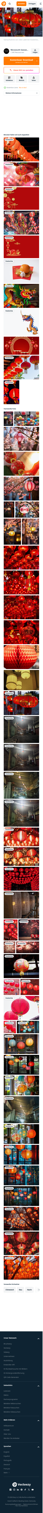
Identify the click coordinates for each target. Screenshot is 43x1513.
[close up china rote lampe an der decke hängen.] (21, 478)
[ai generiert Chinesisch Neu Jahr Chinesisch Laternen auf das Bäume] (21, 1329)
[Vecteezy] (3, 3)
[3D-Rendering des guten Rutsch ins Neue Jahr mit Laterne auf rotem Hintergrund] (21, 197)
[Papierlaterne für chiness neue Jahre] (21, 173)
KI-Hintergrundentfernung (14, 1484)
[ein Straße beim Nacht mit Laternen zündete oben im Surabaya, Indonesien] (21, 787)
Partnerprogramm (11, 1510)
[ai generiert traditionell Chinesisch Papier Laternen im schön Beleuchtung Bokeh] (21, 895)
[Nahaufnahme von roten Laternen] (21, 761)
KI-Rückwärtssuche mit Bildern (15, 1479)
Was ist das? (23, 88)
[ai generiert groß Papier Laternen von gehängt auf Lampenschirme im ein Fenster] (15, 1137)
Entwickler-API (9, 1475)
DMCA (6, 1506)
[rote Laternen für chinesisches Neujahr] (21, 148)
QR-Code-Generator (11, 1488)
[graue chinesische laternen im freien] (21, 963)
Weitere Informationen (13, 92)
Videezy (7, 1463)
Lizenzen (7, 1501)
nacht (29, 1400)
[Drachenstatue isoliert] (21, 321)
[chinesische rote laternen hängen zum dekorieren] (21, 937)
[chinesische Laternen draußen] (21, 366)
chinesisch (10, 1400)
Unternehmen (9, 1467)
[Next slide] (34, 1400)
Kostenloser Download (21, 60)
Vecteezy (7, 1458)
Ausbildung (8, 1471)
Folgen (35, 52)
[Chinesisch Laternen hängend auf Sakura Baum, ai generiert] (8, 417)
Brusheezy (8, 1454)
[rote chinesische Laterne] (11, 391)
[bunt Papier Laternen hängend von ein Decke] (16, 433)
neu (20, 1400)
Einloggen (32, 4)
